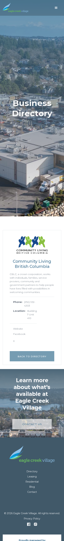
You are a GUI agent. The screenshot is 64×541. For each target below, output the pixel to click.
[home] (15, 8)
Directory (32, 471)
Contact (32, 491)
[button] (56, 8)
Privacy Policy (32, 518)
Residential (32, 481)
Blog (32, 486)
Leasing (32, 476)
